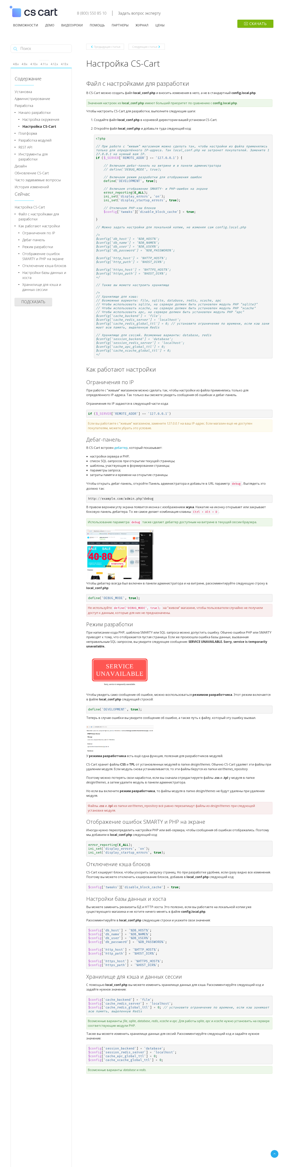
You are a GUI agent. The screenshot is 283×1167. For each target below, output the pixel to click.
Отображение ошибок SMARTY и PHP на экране (43, 256)
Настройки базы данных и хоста (44, 275)
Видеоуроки (72, 25)
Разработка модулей (35, 140)
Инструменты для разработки (33, 156)
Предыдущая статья (107, 47)
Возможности (25, 25)
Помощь (97, 25)
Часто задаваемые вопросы (38, 180)
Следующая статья (144, 47)
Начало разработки (34, 112)
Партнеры (120, 25)
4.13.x (64, 64)
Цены (160, 25)
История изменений (32, 187)
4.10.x (34, 64)
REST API (25, 147)
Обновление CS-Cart (32, 173)
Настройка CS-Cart (39, 126)
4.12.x (54, 64)
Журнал (142, 25)
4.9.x (24, 64)
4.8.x (16, 64)
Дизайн (21, 166)
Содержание (28, 78)
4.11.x (44, 64)
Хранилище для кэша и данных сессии (41, 287)
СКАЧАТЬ (258, 23)
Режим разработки (37, 246)
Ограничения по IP (38, 233)
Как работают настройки (39, 226)
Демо (49, 25)
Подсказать (33, 301)
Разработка (24, 105)
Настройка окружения (40, 119)
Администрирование (32, 98)
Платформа (27, 133)
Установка (23, 91)
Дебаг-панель (33, 240)
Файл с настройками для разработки (38, 216)
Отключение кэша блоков (44, 265)
